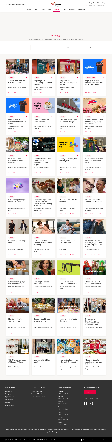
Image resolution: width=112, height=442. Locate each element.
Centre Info (72, 9)
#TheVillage (81, 9)
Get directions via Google (52, 440)
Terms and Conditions (38, 394)
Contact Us (8, 391)
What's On (56, 9)
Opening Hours (10, 396)
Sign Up (90, 392)
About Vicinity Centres (38, 396)
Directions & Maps (46, 9)
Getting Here (9, 399)
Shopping (30, 9)
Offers (64, 9)
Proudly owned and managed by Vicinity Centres (95, 440)
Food (36, 9)
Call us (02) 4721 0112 (39, 440)
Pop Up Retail (9, 405)
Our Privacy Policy (37, 391)
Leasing (7, 402)
